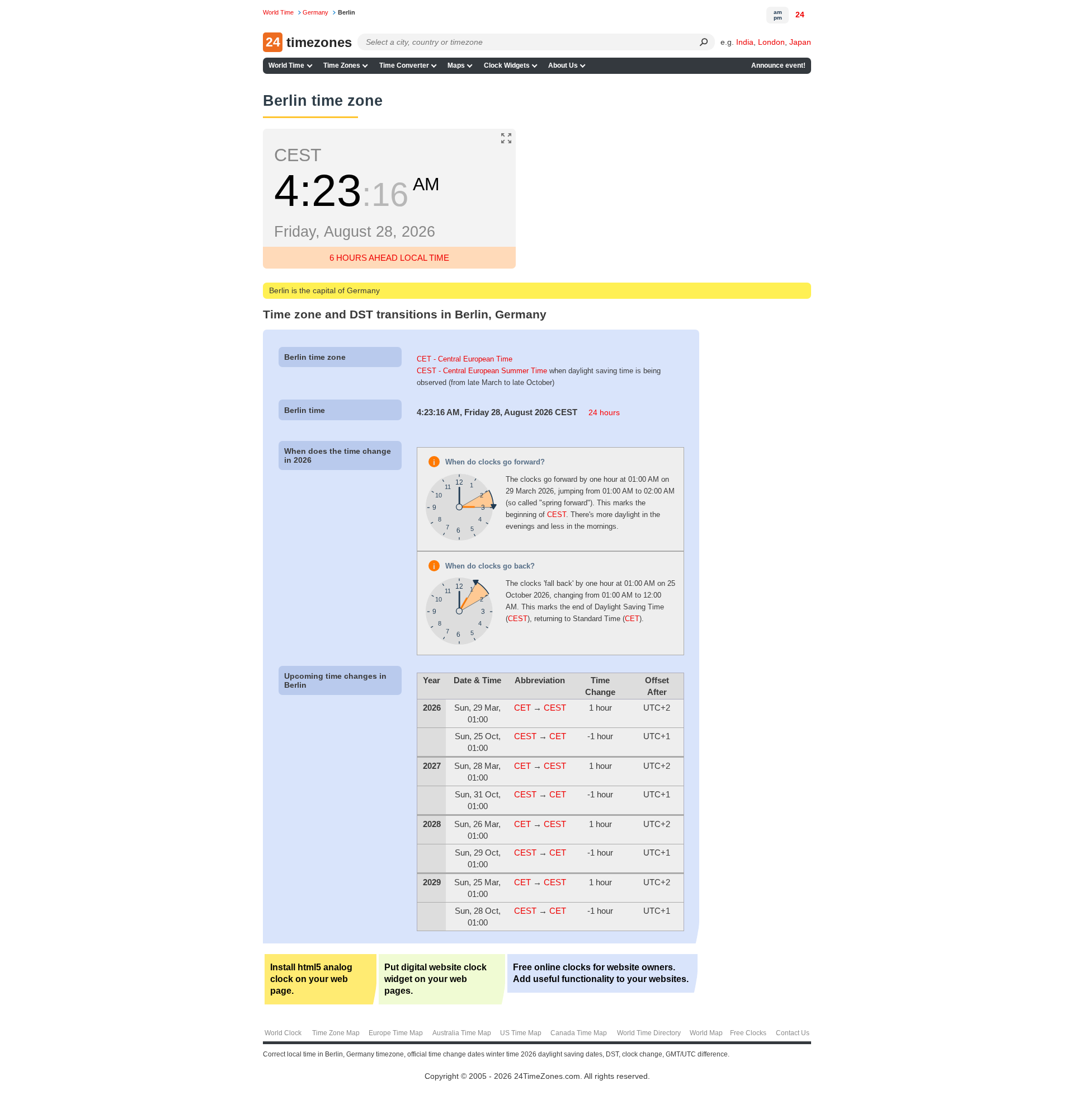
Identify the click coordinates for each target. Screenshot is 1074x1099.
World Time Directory (649, 1033)
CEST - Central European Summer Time (482, 371)
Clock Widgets (507, 65)
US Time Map (520, 1033)
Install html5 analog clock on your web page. (311, 978)
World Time (286, 65)
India (744, 41)
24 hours (604, 412)
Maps (456, 65)
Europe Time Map (396, 1033)
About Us (563, 65)
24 (799, 14)
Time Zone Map (336, 1033)
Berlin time (304, 410)
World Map (706, 1033)
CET (632, 618)
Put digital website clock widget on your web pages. (435, 978)
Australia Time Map (461, 1033)
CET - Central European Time (464, 359)
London (771, 41)
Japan (800, 41)
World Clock (283, 1033)
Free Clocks (748, 1033)
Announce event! (778, 65)
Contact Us (792, 1033)
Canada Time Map (578, 1033)
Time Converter (404, 65)
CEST (556, 514)
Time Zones (341, 65)
